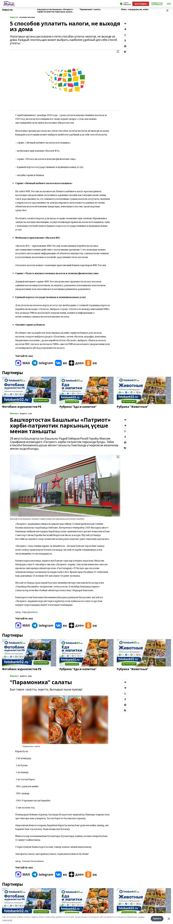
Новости (7, 9)
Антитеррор (141, 3)
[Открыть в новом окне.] (22, 363)
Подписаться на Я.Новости (157, 3)
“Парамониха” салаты (90, 9)
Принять (157, 918)
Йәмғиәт (14, 413)
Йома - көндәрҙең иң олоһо (135, 9)
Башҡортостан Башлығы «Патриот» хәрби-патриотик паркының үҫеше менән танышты (55, 10)
